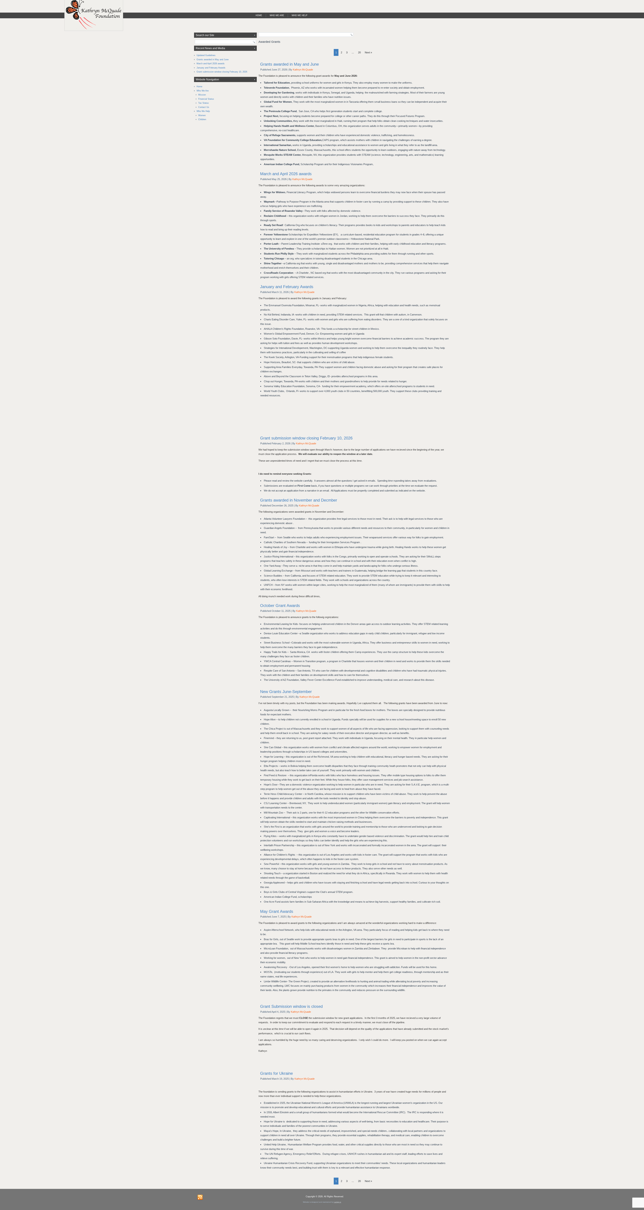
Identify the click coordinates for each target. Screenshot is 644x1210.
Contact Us (203, 107)
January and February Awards (211, 67)
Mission (202, 94)
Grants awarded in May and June (213, 59)
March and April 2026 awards (211, 63)
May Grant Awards (276, 911)
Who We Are (277, 15)
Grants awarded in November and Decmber (298, 500)
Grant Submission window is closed (291, 1006)
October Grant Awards (280, 605)
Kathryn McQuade (303, 69)
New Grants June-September (286, 691)
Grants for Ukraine (276, 1073)
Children (202, 119)
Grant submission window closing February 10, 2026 (222, 71)
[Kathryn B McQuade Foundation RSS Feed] (200, 1197)
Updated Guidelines (206, 55)
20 (359, 52)
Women (202, 115)
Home (259, 15)
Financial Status (206, 99)
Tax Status (203, 103)
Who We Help (299, 15)
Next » (368, 52)
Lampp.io (337, 1202)
